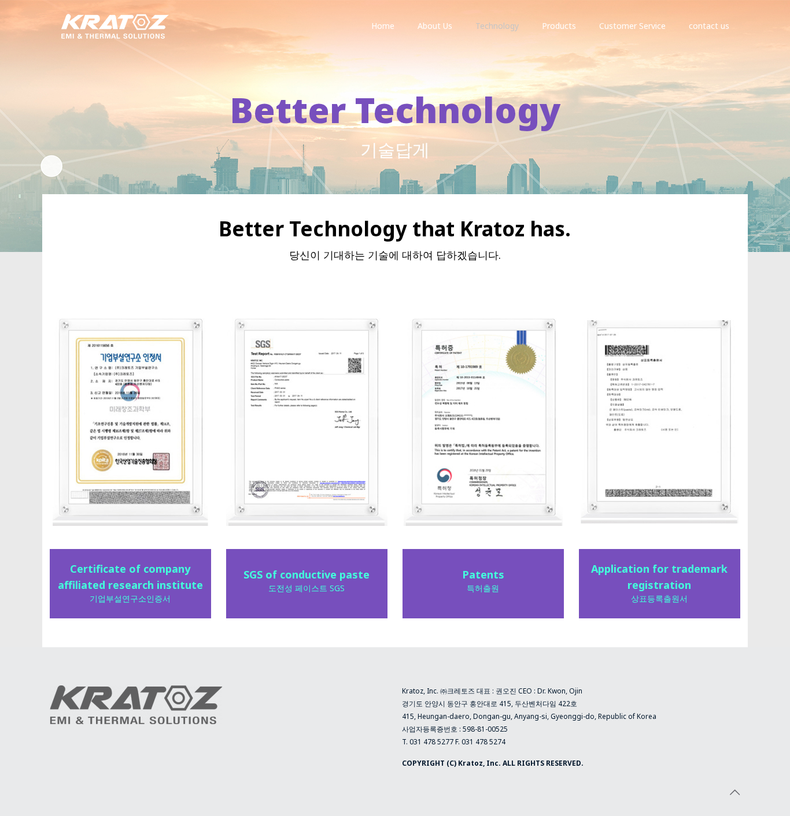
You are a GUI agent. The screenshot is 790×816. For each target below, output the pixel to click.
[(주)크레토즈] (115, 26)
